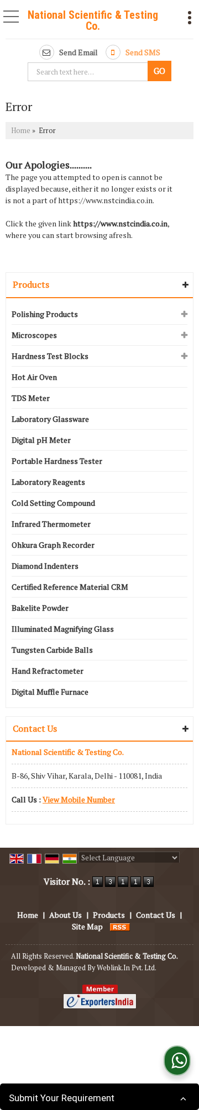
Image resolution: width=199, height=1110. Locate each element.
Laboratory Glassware (50, 419)
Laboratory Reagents (48, 482)
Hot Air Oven (34, 377)
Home (20, 130)
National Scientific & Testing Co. (93, 20)
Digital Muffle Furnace (50, 691)
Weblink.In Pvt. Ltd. (126, 967)
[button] (79, 799)
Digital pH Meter (41, 440)
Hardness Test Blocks (50, 356)
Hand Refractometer (47, 670)
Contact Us (155, 915)
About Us (65, 915)
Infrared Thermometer (51, 524)
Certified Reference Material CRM (70, 587)
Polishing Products (45, 314)
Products (31, 284)
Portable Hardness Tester (57, 461)
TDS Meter (31, 398)
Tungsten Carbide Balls (52, 649)
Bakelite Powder (40, 607)
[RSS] (120, 926)
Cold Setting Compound (53, 503)
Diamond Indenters (45, 566)
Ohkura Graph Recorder (53, 545)
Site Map (87, 926)
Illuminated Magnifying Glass (63, 628)
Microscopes (34, 335)
